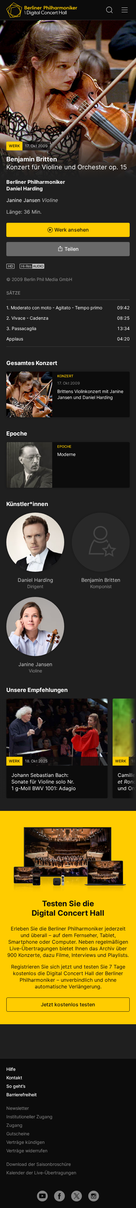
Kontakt (14, 1077)
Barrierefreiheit (21, 1094)
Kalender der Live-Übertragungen (41, 1172)
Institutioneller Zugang (29, 1116)
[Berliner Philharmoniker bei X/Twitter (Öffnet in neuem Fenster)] (76, 1196)
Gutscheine (17, 1133)
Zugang (14, 1125)
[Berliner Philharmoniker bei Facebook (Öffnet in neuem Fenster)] (59, 1196)
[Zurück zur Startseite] (41, 10)
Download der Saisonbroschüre (38, 1164)
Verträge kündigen (25, 1142)
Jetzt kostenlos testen (68, 1004)
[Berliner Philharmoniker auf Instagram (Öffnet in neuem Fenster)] (93, 1196)
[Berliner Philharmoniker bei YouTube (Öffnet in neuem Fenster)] (42, 1196)
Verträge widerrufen (26, 1150)
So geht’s (16, 1086)
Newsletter (17, 1108)
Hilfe (10, 1069)
